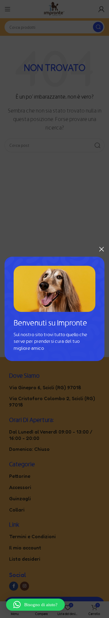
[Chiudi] (101, 249)
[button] (35, 605)
